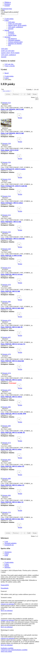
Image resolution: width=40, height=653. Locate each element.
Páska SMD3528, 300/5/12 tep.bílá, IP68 (13, 413)
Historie (6, 30)
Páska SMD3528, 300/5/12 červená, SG (13, 344)
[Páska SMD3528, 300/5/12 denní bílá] (6, 354)
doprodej (10, 28)
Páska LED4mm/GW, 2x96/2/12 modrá (13, 169)
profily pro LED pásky (15, 23)
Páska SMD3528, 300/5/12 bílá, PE (12, 327)
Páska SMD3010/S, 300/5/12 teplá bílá (13, 238)
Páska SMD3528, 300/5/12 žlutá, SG (12, 502)
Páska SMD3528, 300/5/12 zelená (11, 449)
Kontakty (7, 5)
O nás (6, 541)
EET (9, 45)
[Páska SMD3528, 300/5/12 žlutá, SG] (6, 495)
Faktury (6, 553)
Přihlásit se (7, 2)
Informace (7, 37)
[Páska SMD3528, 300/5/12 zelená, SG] (6, 478)
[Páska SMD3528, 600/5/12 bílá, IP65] (6, 512)
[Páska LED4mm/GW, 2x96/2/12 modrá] (6, 162)
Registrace (7, 4)
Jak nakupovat (12, 38)
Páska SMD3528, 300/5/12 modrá (11, 380)
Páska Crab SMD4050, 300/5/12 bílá (12, 133)
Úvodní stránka (8, 18)
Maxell (6, 73)
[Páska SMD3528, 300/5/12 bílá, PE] (6, 320)
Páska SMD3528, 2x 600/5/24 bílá (11, 255)
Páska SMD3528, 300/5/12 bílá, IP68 (12, 308)
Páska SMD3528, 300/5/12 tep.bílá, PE (13, 432)
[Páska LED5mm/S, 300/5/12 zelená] (6, 196)
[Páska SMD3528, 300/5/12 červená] (6, 268)
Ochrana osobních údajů (15, 42)
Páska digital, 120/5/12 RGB (9, 150)
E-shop (6, 20)
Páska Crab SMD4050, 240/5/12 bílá (12, 109)
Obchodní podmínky (14, 40)
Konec (35, 94)
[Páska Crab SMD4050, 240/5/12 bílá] (6, 102)
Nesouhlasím (4, 588)
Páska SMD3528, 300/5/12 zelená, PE (12, 466)
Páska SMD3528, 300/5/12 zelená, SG (12, 485)
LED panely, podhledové (15, 27)
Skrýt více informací (7, 610)
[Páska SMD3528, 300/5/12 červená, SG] (6, 337)
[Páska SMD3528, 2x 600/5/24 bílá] (6, 249)
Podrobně (11, 32)
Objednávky (8, 552)
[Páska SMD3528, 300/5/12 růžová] (6, 390)
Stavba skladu (12, 35)
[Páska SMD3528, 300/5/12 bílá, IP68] (6, 301)
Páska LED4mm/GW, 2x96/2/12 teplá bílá (14, 186)
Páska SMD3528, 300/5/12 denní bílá (12, 361)
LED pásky (11, 22)
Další (28, 94)
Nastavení (4, 585)
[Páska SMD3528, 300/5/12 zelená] (6, 443)
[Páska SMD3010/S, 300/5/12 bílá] (6, 215)
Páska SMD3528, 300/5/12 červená (12, 274)
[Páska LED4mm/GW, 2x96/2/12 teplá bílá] (6, 179)
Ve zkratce (11, 33)
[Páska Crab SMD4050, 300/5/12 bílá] (6, 126)
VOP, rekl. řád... (9, 64)
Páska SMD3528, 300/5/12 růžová (11, 396)
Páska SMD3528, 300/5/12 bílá (10, 291)
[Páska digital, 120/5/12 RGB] (6, 143)
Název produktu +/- (7, 91)
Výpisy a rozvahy (9, 66)
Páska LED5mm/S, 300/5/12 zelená (12, 203)
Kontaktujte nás (9, 545)
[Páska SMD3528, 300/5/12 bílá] (6, 284)
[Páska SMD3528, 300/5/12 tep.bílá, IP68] (6, 407)
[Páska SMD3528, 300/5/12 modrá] (6, 373)
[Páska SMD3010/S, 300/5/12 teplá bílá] (6, 232)
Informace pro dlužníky (15, 43)
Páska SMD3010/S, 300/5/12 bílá (11, 221)
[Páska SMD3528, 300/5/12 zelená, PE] (6, 459)
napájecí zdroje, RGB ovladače (17, 25)
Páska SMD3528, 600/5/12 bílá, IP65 (12, 519)
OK (8, 585)
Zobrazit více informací (7, 604)
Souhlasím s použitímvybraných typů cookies (8, 649)
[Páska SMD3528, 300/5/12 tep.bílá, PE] (6, 426)
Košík (6, 555)
